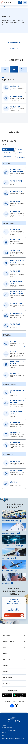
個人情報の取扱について (7, 727)
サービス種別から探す (13, 42)
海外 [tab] (14, 69)
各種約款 (4, 725)
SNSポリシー (4, 735)
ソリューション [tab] (23, 70)
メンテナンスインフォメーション (9, 730)
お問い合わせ (8, 615)
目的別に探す (13, 48)
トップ (3, 6)
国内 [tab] (5, 70)
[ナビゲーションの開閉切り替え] (25, 2)
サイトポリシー (5, 732)
